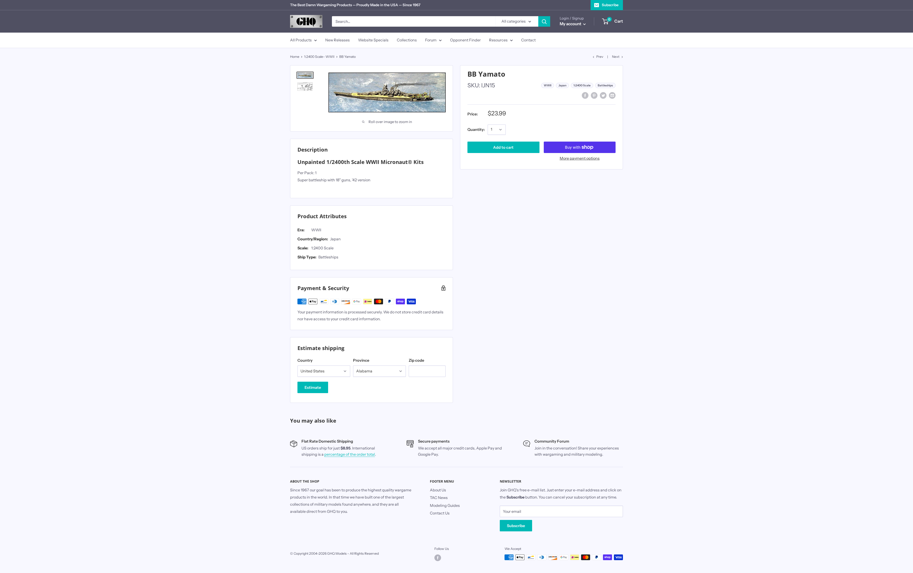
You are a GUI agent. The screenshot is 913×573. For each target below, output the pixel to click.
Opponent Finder (465, 40)
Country (305, 360)
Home (294, 56)
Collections (407, 40)
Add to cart (503, 147)
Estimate (313, 387)
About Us (438, 490)
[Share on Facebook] (585, 95)
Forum (431, 40)
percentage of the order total (349, 454)
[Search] (544, 21)
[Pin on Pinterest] (594, 95)
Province (361, 360)
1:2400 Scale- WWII (319, 56)
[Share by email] (612, 95)
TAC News (439, 497)
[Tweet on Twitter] (603, 95)
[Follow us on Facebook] (437, 557)
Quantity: (476, 129)
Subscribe (610, 5)
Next (615, 56)
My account (571, 23)
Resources (498, 40)
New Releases (337, 40)
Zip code (416, 360)
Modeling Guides (445, 505)
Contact (528, 40)
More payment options (580, 158)
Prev (599, 56)
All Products (301, 40)
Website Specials (373, 40)
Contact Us (440, 513)
